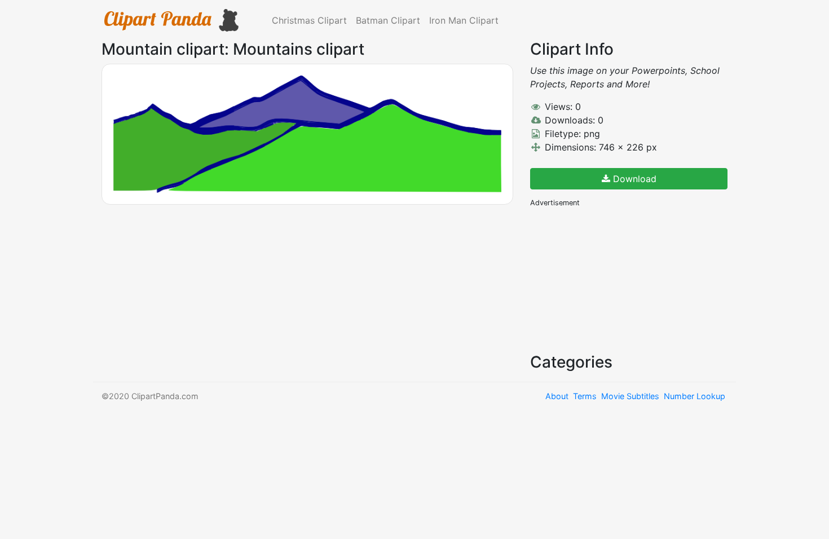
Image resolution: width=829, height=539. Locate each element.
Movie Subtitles (630, 396)
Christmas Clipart (309, 20)
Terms (585, 396)
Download (633, 178)
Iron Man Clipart (464, 20)
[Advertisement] (614, 279)
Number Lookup (694, 396)
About (556, 396)
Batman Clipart (388, 20)
